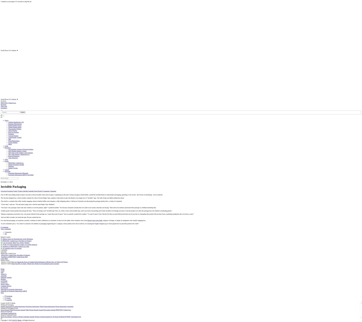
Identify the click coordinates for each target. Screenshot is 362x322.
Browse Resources (13, 156)
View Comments (6, 229)
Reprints (3, 279)
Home (2, 269)
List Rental (4, 281)
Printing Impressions (7, 306)
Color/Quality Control (14, 137)
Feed (2, 293)
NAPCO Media (16, 320)
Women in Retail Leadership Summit (23, 317)
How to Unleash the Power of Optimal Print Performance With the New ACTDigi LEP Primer (40, 262)
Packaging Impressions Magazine (18, 173)
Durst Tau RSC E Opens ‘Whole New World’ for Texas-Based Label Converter (35, 264)
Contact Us (4, 282)
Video (6, 159)
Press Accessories (13, 132)
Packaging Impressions (32, 306)
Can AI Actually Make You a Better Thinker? (16, 243)
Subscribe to (11, 289)
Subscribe (7, 171)
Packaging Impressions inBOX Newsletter (21, 175)
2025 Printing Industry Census (17, 151)
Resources (8, 147)
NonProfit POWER (64, 317)
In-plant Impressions (19, 306)
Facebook (9, 296)
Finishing (11, 134)
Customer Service (6, 286)
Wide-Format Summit (32, 310)
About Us (4, 274)
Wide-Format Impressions (47, 306)
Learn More (4, 258)
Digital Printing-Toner (14, 125)
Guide (6, 146)
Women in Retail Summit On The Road (46, 317)
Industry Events (13, 168)
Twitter (8, 298)
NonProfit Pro (12, 313)
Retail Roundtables (6, 317)
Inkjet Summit (5, 310)
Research (3, 104)
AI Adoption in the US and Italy (12, 248)
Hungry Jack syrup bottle (94, 220)
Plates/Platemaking (14, 141)
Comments (53, 191)
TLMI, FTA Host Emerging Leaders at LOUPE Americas (20, 244)
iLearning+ (4, 108)
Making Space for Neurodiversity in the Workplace (18, 239)
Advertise (4, 276)
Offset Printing (12, 130)
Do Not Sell (4, 287)
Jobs (2, 272)
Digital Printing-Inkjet (14, 127)
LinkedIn (9, 300)
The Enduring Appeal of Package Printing (20, 149)
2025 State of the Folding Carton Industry (20, 153)
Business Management (15, 124)
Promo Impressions (61, 306)
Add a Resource (13, 158)
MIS (9, 139)
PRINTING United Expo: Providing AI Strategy (17, 241)
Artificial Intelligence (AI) (16, 122)
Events (7, 161)
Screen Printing (12, 142)
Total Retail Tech (76, 317)
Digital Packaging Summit (16, 164)
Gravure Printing (13, 136)
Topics (6, 120)
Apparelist (70, 306)
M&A (10, 144)
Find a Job (4, 106)
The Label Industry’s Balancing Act (19, 154)
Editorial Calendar (6, 277)
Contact (7, 170)
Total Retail (4, 313)
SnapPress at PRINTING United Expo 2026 (16, 246)
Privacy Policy (5, 284)
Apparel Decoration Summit (47, 310)
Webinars (11, 166)
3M (6, 234)
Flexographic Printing (14, 129)
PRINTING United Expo (8, 103)
